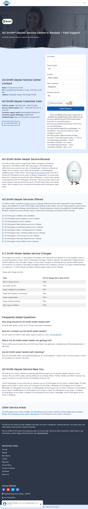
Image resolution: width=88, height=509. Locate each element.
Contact (4, 459)
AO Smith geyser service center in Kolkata (16, 412)
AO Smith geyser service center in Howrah (45, 412)
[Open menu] (84, 3)
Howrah (4, 449)
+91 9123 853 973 (11, 90)
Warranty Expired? (53, 92)
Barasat (4, 453)
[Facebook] (3, 489)
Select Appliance (53, 83)
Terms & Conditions (8, 468)
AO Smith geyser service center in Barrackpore (23, 414)
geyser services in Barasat (34, 203)
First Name (50, 56)
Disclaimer (5, 471)
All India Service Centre (37, 173)
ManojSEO (56, 507)
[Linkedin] (17, 489)
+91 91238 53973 (9, 498)
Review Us (5, 474)
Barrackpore (6, 456)
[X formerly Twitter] (12, 489)
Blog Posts (5, 462)
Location (50, 74)
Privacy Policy (6, 465)
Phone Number (52, 65)
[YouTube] (8, 489)
